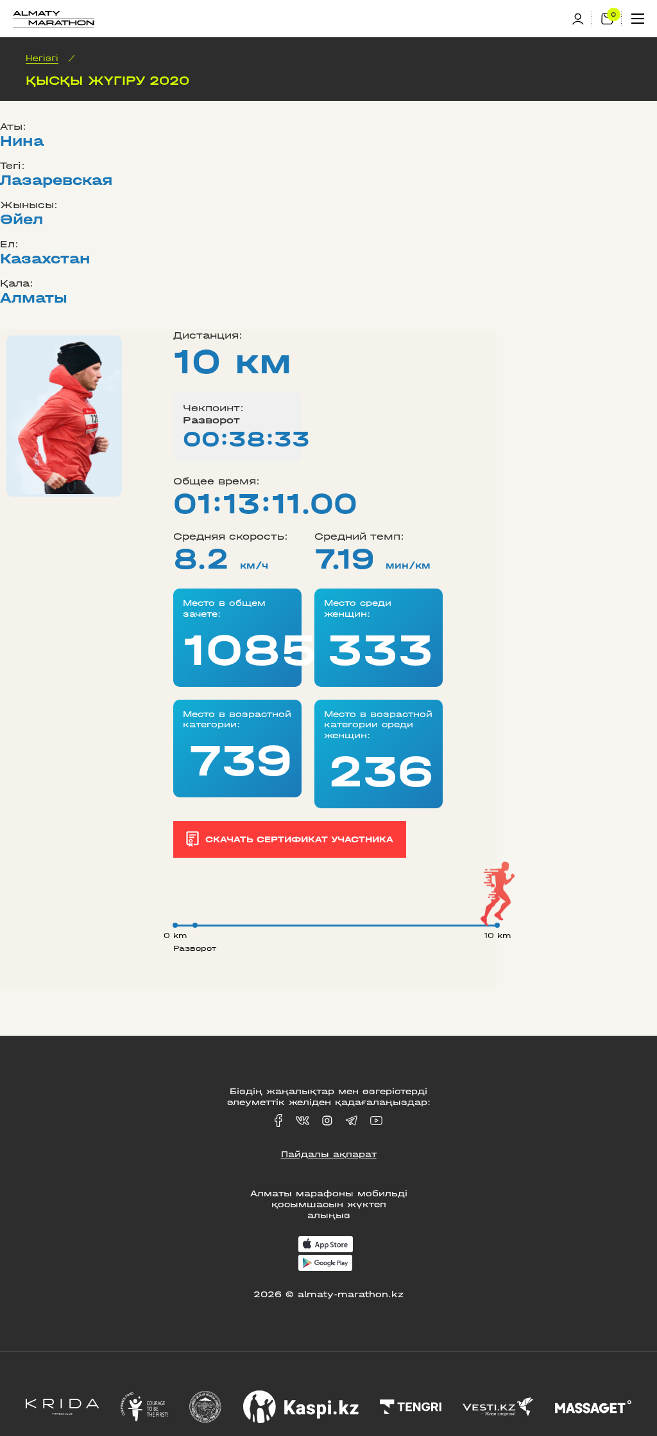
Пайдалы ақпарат (329, 1154)
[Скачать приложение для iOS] (325, 1245)
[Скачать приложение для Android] (325, 1264)
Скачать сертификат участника (299, 839)
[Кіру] (582, 19)
